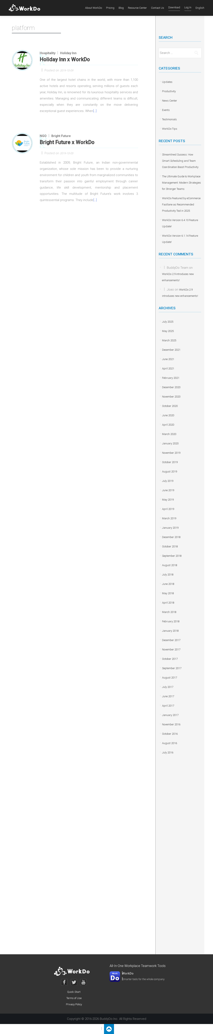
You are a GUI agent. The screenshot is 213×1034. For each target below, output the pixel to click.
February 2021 (170, 377)
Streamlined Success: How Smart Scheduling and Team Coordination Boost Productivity (180, 161)
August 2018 (169, 565)
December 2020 (171, 387)
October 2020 (170, 406)
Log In (187, 7)
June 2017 (168, 696)
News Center (169, 100)
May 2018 (168, 593)
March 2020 (169, 434)
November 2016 (171, 724)
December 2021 (171, 349)
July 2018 (167, 574)
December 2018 (171, 537)
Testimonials (169, 119)
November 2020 (171, 396)
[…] (95, 111)
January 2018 (170, 630)
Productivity (169, 91)
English (200, 7)
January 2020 (170, 443)
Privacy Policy (74, 1004)
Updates (167, 81)
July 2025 (167, 321)
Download (174, 7)
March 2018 (169, 612)
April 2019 (168, 509)
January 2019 (170, 527)
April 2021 (168, 368)
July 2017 (167, 687)
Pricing (110, 7)
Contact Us (157, 7)
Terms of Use (74, 998)
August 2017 (169, 677)
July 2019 (167, 480)
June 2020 (168, 415)
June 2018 (168, 583)
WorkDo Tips (169, 128)
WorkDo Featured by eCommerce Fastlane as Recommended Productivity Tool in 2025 (181, 204)
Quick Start (73, 991)
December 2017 (171, 640)
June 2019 (168, 490)
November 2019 (171, 452)
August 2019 (169, 471)
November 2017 (171, 649)
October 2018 (170, 546)
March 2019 (169, 518)
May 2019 (168, 499)
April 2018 (168, 602)
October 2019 (170, 462)
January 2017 (170, 715)
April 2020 (168, 424)
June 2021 (168, 359)
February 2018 (170, 621)
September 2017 (171, 668)
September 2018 (171, 555)
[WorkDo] (26, 8)
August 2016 (169, 743)
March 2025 (169, 340)
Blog (121, 7)
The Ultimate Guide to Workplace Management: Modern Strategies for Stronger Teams (181, 182)
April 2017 (168, 705)
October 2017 (170, 658)
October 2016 (170, 733)
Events (166, 110)
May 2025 (168, 331)
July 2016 (167, 752)
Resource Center (137, 7)
